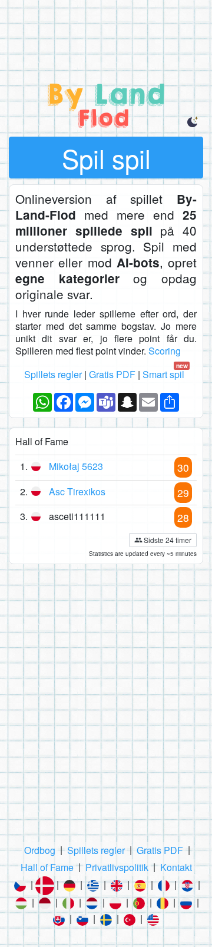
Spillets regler (53, 374)
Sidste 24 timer (167, 540)
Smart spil (165, 375)
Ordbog (39, 850)
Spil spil (106, 157)
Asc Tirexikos (77, 491)
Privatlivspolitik (116, 867)
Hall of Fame (47, 867)
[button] (193, 121)
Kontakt (176, 867)
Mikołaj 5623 (76, 466)
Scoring (164, 350)
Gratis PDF (112, 374)
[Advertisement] (106, 29)
